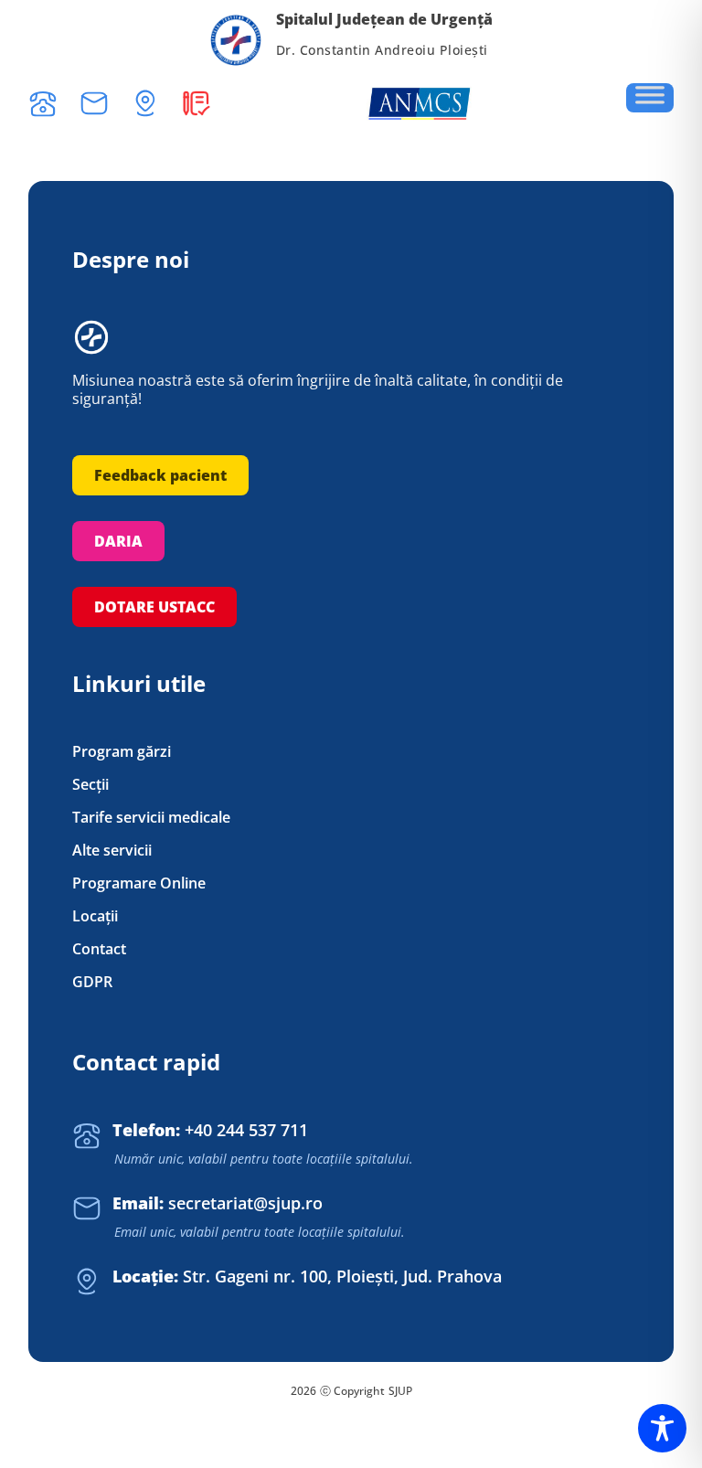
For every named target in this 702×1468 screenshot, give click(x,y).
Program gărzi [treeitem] (121, 751)
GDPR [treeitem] (92, 982)
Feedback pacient (160, 475)
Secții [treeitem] (90, 784)
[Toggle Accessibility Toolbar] (662, 1428)
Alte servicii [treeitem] (112, 850)
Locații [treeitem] (95, 916)
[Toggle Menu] (650, 98)
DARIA (118, 541)
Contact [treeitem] (99, 949)
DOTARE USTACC (154, 607)
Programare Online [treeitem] (139, 883)
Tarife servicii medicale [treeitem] (151, 817)
